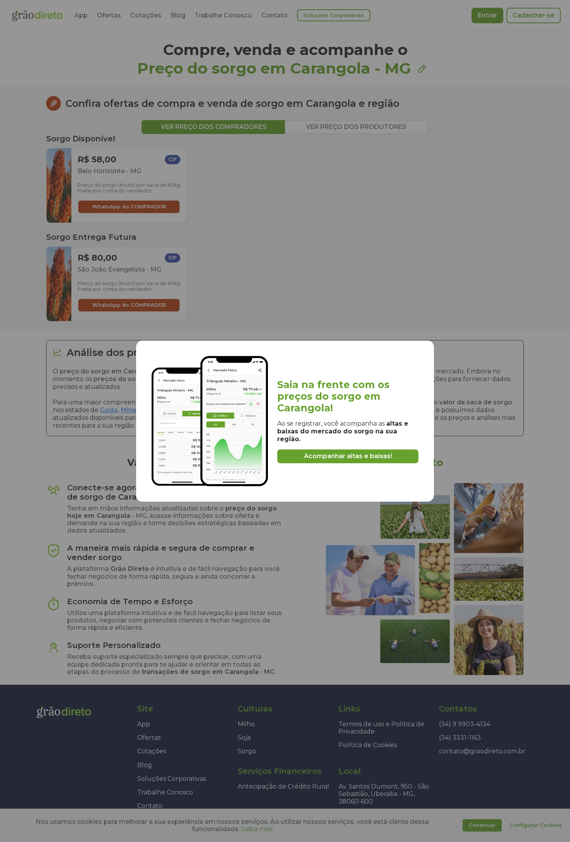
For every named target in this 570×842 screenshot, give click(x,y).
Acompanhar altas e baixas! (348, 456)
